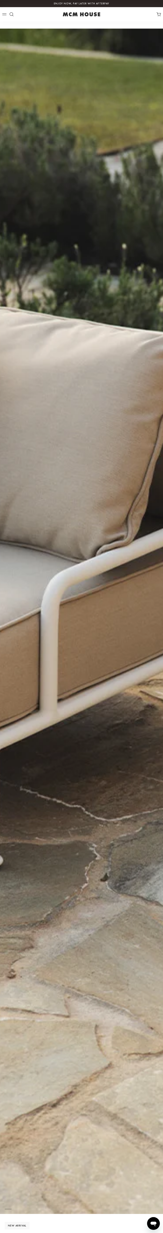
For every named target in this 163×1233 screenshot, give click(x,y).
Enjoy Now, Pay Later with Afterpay (81, 3)
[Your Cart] (159, 14)
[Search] (11, 14)
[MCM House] (81, 14)
